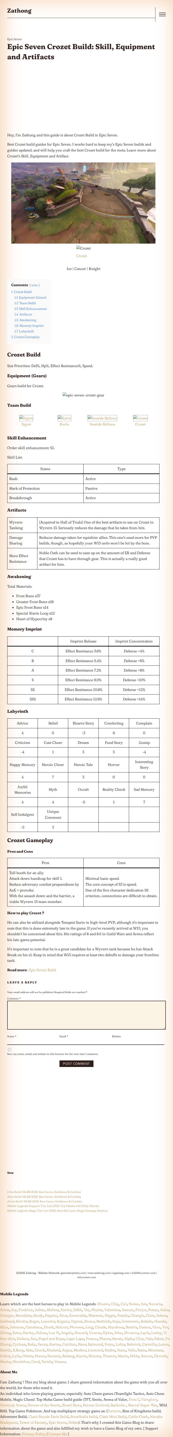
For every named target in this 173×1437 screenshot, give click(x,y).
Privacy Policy (34, 1434)
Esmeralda (77, 1315)
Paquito (51, 1315)
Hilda (134, 1356)
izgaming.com (120, 1273)
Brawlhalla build (83, 1416)
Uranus (95, 1332)
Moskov (79, 1350)
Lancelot (48, 1321)
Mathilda (103, 1321)
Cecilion (69, 1344)
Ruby (31, 1344)
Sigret (26, 424)
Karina (55, 1344)
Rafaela (147, 1321)
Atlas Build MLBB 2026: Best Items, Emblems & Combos (44, 1196)
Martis (123, 1356)
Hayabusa (116, 1327)
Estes (17, 1332)
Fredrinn (25, 1309)
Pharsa (104, 1338)
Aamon (128, 1309)
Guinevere (130, 1321)
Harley (28, 1332)
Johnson (17, 1327)
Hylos (107, 1332)
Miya (4, 1327)
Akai (29, 1350)
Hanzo (40, 1356)
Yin (86, 1309)
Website (116, 1036)
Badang (68, 1356)
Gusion (145, 1327)
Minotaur (155, 1350)
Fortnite (114, 1411)
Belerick (133, 1344)
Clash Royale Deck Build (48, 1416)
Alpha (129, 1338)
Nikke (73, 1422)
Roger (34, 1321)
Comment (14, 998)
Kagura (63, 1321)
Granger (7, 1315)
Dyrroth (160, 1356)
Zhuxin (103, 1304)
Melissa (53, 1309)
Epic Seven (14, 39)
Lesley (156, 1332)
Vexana (60, 1361)
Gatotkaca (34, 1327)
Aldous (41, 1332)
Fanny (43, 1344)
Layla (144, 1332)
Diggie (110, 1315)
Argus (67, 1350)
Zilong (5, 1332)
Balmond (95, 1344)
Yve (165, 1327)
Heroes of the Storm (43, 1405)
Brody (38, 1315)
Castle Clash (138, 1416)
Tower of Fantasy (33, 1422)
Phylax (96, 1309)
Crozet (81, 256)
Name (11, 1036)
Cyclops (19, 1344)
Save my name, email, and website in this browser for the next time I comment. (52, 1053)
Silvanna (131, 1332)
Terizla (46, 1361)
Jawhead (7, 1321)
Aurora (146, 1356)
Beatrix (131, 1327)
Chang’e (137, 1315)
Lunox (163, 1344)
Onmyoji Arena (13, 1405)
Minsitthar (21, 1361)
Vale (149, 1338)
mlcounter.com (86, 1277)
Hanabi (160, 1321)
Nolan (134, 1304)
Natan (153, 1309)
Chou (150, 1315)
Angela (67, 1332)
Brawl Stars (71, 1405)
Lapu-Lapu (75, 1338)
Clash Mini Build (112, 1416)
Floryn (140, 1309)
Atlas (118, 1332)
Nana (121, 1350)
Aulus (164, 1309)
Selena (161, 1315)
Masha (5, 1361)
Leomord (95, 1350)
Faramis (53, 1356)
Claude (100, 1327)
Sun (33, 1338)
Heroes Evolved (96, 1405)
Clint (140, 1338)
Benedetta (24, 1315)
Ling (89, 1327)
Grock (40, 1350)
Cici (124, 1304)
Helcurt (61, 1327)
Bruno (89, 1321)
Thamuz (109, 1356)
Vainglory (149, 1399)
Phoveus (77, 1327)
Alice (63, 1315)
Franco (91, 1338)
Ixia (144, 1304)
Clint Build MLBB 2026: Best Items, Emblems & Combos (44, 1192)
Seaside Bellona (102, 424)
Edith (77, 1309)
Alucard (80, 1332)
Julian (40, 1309)
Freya (109, 1344)
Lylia (16, 1356)
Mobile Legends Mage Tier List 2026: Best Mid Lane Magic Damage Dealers (57, 1210)
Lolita (120, 1344)
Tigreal (76, 1321)
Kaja (116, 1321)
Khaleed (53, 1350)
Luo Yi (54, 1332)
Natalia (123, 1315)
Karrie (81, 1356)
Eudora (23, 1338)
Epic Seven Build (42, 970)
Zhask (49, 1327)
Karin (64, 424)
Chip (115, 1304)
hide (35, 285)
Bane (82, 1344)
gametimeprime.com (73, 1273)
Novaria (155, 1304)
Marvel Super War (142, 1405)
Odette (27, 1356)
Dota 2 (134, 1399)
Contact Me (57, 1434)
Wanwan (95, 1315)
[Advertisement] (83, 97)
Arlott (4, 1309)
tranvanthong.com (99, 1273)
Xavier (66, 1309)
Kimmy (95, 1356)
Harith (5, 1350)
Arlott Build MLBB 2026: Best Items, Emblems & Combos (44, 1201)
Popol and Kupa (51, 1338)
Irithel (5, 1356)
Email (63, 1036)
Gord (35, 1361)
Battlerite (117, 1405)
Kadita (110, 1350)
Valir (132, 1350)
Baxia (141, 1350)
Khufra (21, 1321)
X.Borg (18, 1350)
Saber (159, 1338)
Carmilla (149, 1344)
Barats (117, 1338)
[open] (162, 14)
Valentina (112, 1309)
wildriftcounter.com (143, 1273)
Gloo (156, 1327)
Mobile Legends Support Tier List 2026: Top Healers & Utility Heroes (53, 1206)
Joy (14, 1309)
